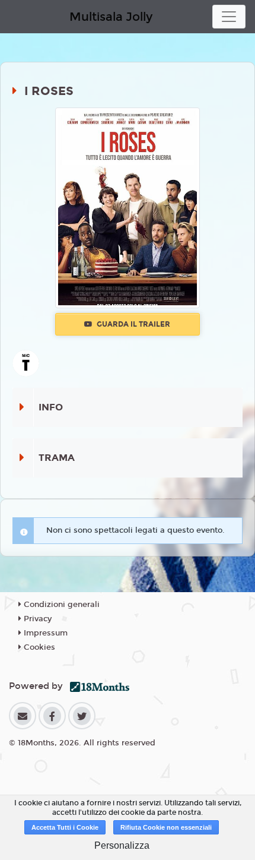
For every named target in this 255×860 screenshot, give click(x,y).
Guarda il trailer (132, 324)
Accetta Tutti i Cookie (64, 827)
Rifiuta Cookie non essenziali (166, 827)
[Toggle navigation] (229, 17)
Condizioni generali (60, 604)
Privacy (36, 619)
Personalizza (121, 845)
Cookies (38, 647)
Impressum (44, 633)
